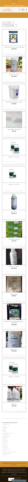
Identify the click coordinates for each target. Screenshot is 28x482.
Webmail (13, 3)
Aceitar (11, 479)
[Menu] (22, 9)
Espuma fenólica (6, 436)
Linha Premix (5, 446)
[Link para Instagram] (14, 1)
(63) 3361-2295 (20, 5)
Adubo (4, 426)
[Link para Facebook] (16, 1)
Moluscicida (5, 447)
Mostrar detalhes (19, 53)
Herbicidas (5, 440)
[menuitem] (13, 3)
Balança (4, 429)
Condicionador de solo (7, 433)
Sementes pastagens (7, 453)
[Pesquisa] (18, 9)
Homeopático (5, 442)
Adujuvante (5, 427)
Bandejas (5, 430)
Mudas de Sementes (7, 449)
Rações (4, 450)
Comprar (9, 53)
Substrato (5, 454)
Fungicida (5, 439)
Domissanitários (6, 434)
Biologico (5, 431)
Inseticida (5, 444)
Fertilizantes (5, 437)
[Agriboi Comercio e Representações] (11, 9)
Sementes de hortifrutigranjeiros (9, 452)
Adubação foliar (6, 424)
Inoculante (5, 443)
